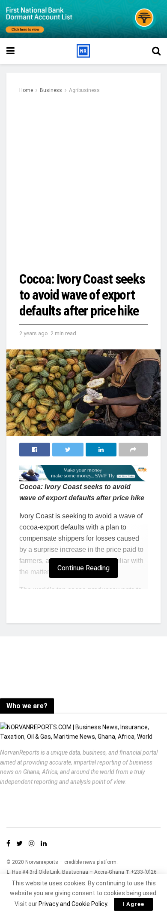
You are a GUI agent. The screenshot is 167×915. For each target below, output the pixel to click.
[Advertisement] (83, 183)
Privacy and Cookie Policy (73, 903)
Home (26, 90)
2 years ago (33, 333)
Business (51, 90)
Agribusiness (84, 90)
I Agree (133, 904)
